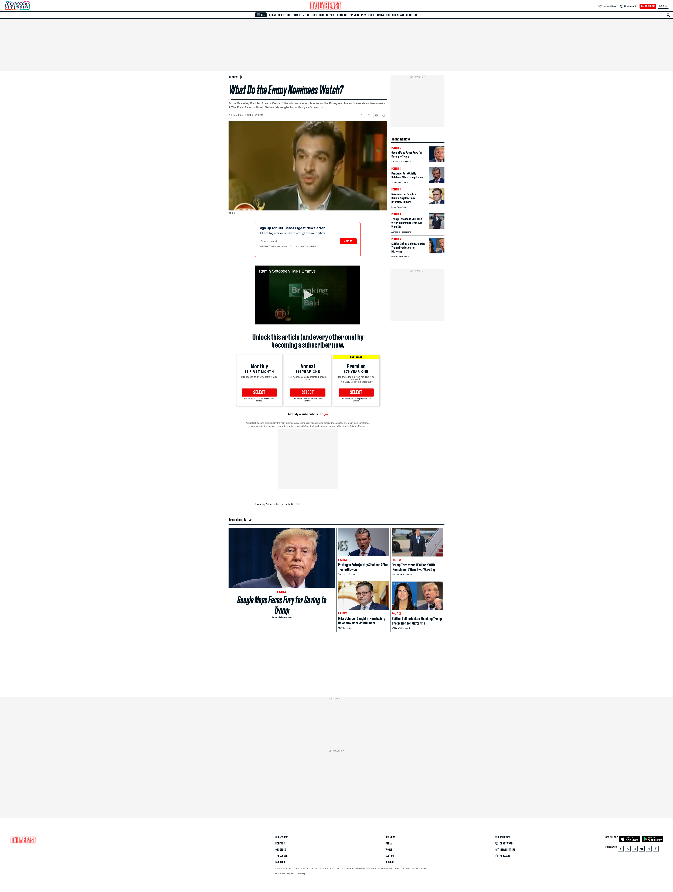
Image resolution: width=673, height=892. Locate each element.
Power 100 (367, 15)
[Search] (668, 15)
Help (321, 868)
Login (324, 414)
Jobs (302, 868)
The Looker (293, 15)
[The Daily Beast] (325, 6)
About (278, 868)
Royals (330, 15)
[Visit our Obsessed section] (28, 6)
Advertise (312, 868)
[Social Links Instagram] (635, 849)
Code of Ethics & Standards (350, 868)
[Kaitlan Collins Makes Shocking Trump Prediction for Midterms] (436, 252)
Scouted (411, 15)
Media (305, 15)
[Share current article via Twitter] (369, 115)
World (389, 849)
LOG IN (663, 6)
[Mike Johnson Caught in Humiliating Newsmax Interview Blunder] (436, 203)
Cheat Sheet (276, 15)
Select (259, 392)
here (300, 503)
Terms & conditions (388, 868)
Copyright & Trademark (413, 868)
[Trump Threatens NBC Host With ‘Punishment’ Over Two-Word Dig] (436, 227)
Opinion (354, 15)
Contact (288, 868)
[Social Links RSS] (649, 849)
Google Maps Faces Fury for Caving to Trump (282, 605)
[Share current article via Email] (376, 115)
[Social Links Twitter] (628, 849)
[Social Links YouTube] (642, 849)
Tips (296, 868)
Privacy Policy (311, 246)
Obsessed (318, 15)
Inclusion (371, 868)
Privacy (329, 868)
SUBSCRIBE (648, 6)
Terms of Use (295, 246)
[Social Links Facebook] (621, 849)
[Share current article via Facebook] (361, 115)
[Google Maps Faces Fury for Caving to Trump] (436, 161)
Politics (342, 15)
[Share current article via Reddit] (384, 115)
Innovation (383, 15)
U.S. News (398, 15)
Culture (390, 855)
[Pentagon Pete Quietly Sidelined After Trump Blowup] (436, 182)
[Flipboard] (655, 849)
